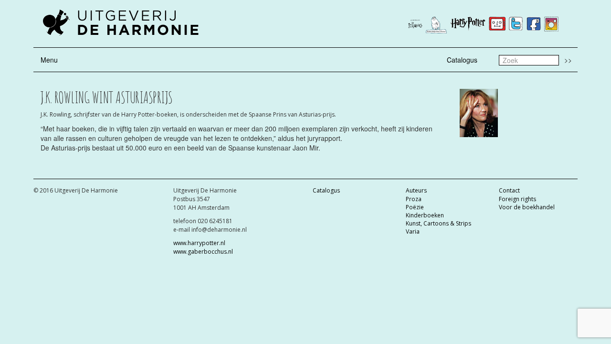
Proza (413, 199)
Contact (509, 190)
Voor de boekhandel (527, 207)
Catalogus (462, 59)
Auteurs (416, 190)
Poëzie (415, 207)
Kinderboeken (425, 215)
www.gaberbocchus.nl (203, 251)
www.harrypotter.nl (199, 243)
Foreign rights (517, 199)
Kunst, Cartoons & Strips (438, 223)
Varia (413, 231)
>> (568, 59)
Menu (49, 59)
